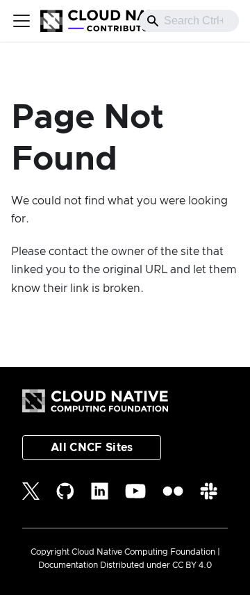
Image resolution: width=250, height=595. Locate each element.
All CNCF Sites (92, 447)
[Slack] (208, 491)
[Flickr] (172, 491)
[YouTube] (135, 491)
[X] (31, 491)
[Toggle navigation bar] (21, 20)
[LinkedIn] (99, 491)
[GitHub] (65, 491)
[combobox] (189, 21)
